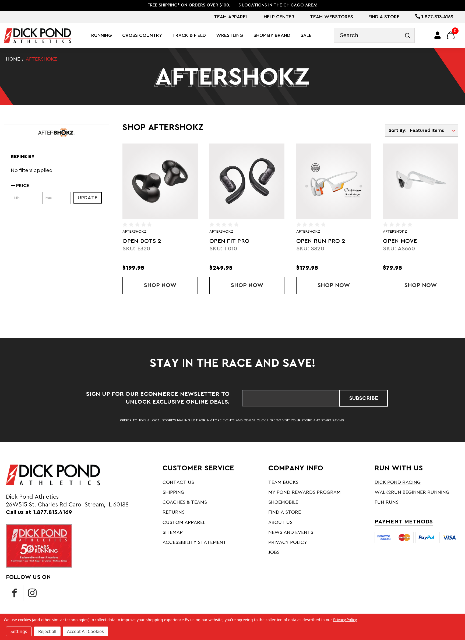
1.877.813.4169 (436, 16)
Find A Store (384, 16)
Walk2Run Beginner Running (412, 492)
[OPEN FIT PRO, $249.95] (246, 181)
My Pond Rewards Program (304, 492)
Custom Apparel (184, 522)
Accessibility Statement (194, 542)
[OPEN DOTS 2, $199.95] (160, 181)
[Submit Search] (407, 35)
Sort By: (397, 130)
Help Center (279, 16)
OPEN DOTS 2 (141, 241)
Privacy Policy (287, 542)
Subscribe (363, 398)
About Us (280, 522)
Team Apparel (231, 16)
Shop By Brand (271, 35)
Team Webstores (331, 16)
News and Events (290, 532)
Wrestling (229, 35)
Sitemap (173, 532)
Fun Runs (387, 502)
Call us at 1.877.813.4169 (39, 512)
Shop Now (171, 285)
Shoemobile (283, 502)
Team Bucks (283, 482)
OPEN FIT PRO (229, 241)
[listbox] (433, 130)
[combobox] (374, 35)
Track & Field (189, 35)
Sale (306, 35)
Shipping (173, 492)
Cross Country (142, 35)
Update (88, 197)
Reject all (47, 631)
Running (101, 35)
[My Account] (437, 35)
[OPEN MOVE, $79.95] (420, 181)
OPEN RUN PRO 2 (320, 241)
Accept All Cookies (85, 631)
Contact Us (178, 482)
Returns (174, 512)
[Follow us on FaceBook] (14, 593)
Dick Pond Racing (398, 482)
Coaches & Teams (185, 502)
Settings (18, 631)
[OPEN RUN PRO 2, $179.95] (333, 181)
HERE (271, 420)
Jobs (274, 552)
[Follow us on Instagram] (32, 593)
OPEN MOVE (400, 241)
